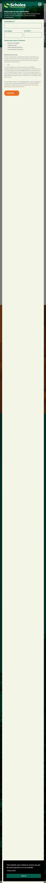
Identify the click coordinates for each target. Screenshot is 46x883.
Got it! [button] (24, 876)
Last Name (27, 31)
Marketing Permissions (11, 55)
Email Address (9, 21)
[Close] (40, 4)
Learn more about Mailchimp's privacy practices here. (21, 85)
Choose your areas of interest (14, 40)
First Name (8, 31)
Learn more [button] (11, 870)
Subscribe (10, 93)
